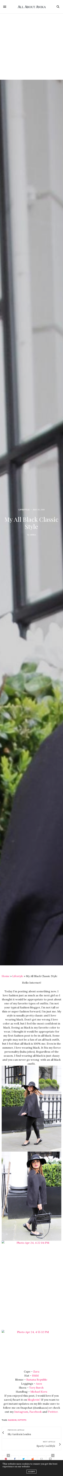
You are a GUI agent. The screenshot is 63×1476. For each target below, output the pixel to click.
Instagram (21, 1411)
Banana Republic (37, 1379)
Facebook (35, 1411)
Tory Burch (36, 1387)
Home (6, 976)
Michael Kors (38, 1391)
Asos (39, 1383)
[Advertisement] (31, 46)
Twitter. (53, 1411)
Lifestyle (24, 510)
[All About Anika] (31, 6)
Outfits (21, 1420)
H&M (35, 1375)
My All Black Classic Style (31, 522)
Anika (33, 535)
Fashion (12, 1420)
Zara (36, 1371)
